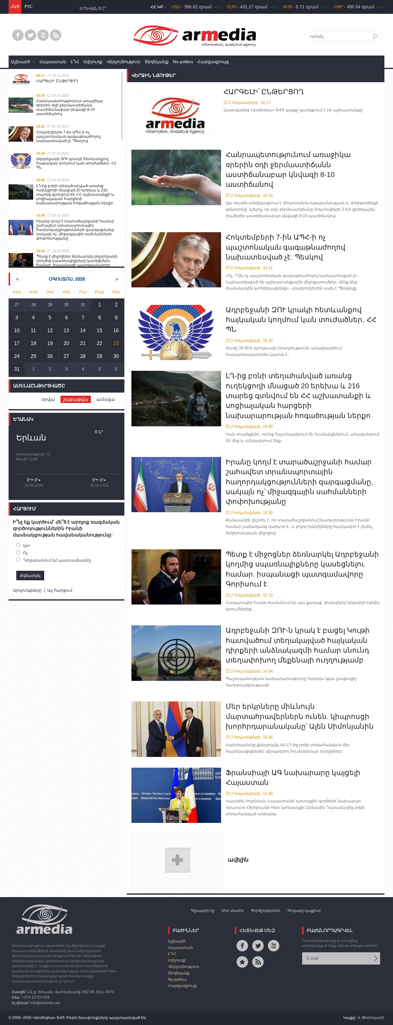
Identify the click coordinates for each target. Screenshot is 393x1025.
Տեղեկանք (157, 61)
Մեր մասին (232, 910)
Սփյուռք (93, 61)
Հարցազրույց (213, 61)
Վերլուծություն (123, 61)
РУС (29, 6)
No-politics (183, 61)
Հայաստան (52, 61)
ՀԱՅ (15, 6)
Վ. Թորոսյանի (370, 1017)
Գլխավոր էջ (202, 910)
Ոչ (25, 553)
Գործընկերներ (265, 910)
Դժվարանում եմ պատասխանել (57, 560)
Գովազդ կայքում (304, 910)
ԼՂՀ (75, 61)
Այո (26, 545)
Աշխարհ (20, 61)
